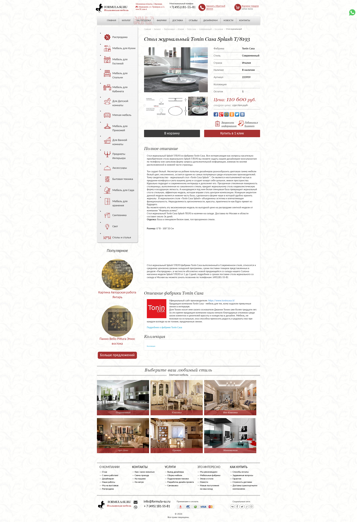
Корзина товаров (250, 6)
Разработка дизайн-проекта (180, 482)
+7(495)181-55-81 (182, 7)
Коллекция (151, 346)
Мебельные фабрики (210, 475)
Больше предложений (117, 355)
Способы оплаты (241, 472)
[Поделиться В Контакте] (242, 114)
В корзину (172, 133)
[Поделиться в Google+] (221, 114)
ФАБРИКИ (162, 20)
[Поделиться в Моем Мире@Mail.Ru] (226, 114)
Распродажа (108, 489)
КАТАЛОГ (126, 20)
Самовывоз (172, 485)
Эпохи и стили (206, 479)
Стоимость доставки (242, 482)
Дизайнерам (108, 479)
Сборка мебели (174, 475)
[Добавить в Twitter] (237, 114)
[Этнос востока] (117, 315)
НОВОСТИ (228, 20)
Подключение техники (178, 479)
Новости (204, 482)
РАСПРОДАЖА (144, 20)
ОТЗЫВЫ (193, 20)
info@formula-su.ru (157, 501)
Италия (246, 63)
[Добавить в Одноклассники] (232, 114)
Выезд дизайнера (175, 472)
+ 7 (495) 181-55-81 (157, 506)
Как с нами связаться (145, 472)
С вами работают (110, 475)
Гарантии (237, 479)
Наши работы (108, 482)
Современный (250, 55)
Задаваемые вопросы (243, 475)
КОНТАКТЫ (244, 20)
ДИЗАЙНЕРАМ (210, 20)
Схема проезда (142, 475)
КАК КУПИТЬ (239, 467)
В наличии (248, 70)
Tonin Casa (248, 48)
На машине (140, 479)
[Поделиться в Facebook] (216, 114)
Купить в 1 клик (232, 133)
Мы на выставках (110, 485)
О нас (104, 472)
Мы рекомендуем (208, 472)
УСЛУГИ (170, 467)
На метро (139, 482)
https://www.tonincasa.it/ (221, 300)
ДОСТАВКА (177, 20)
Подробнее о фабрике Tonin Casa (164, 327)
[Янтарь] (117, 268)
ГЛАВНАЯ (111, 20)
